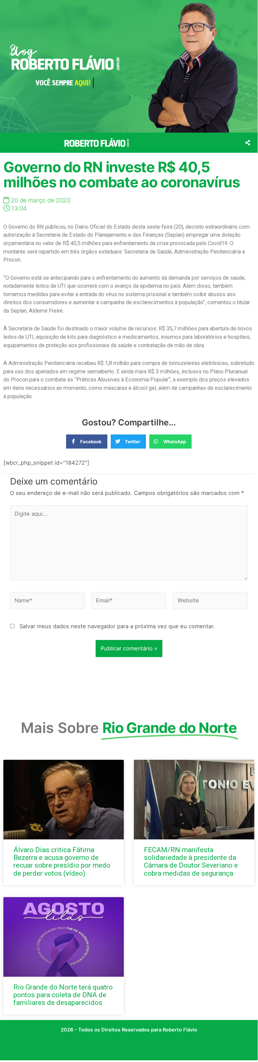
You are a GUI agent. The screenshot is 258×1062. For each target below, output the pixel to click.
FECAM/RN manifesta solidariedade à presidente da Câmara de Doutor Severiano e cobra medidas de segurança (191, 861)
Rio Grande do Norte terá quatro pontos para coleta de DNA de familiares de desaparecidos (63, 995)
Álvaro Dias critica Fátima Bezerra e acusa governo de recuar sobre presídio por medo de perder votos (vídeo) (61, 861)
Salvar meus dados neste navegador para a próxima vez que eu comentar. (117, 626)
